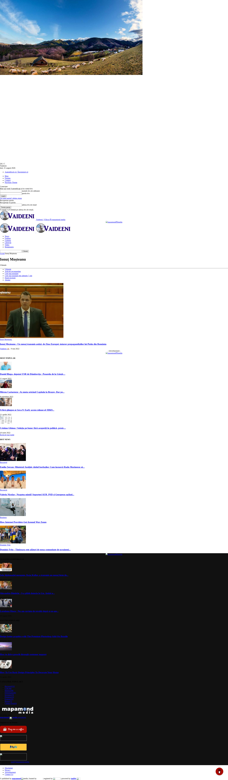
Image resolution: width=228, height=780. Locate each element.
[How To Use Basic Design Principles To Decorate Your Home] (6, 668)
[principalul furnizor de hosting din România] (40, 779)
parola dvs (26, 193)
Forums (7, 178)
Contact (8, 180)
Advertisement (10, 772)
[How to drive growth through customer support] (6, 650)
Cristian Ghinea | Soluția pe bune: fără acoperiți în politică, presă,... (33, 428)
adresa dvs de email (29, 205)
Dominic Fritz (5, 545)
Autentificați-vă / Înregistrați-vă (16, 172)
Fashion (8, 238)
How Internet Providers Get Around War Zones (23, 522)
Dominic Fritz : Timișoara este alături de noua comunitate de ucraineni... (35, 549)
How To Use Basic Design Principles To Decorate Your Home (29, 672)
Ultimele (8, 269)
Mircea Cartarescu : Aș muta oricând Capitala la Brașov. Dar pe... (32, 392)
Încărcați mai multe (7, 435)
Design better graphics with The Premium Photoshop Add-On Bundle (34, 636)
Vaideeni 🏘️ (4, 349)
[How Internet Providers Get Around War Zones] (13, 515)
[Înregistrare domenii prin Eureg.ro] (56, 779)
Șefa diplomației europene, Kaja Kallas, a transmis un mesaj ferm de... (34, 575)
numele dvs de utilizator (31, 191)
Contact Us (9, 774)
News (7, 236)
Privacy (7, 770)
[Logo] (18, 232)
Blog (6, 176)
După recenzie (10, 278)
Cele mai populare (11, 274)
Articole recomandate (13, 271)
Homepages (9, 247)
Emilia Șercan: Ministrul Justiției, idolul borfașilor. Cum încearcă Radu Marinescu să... (42, 467)
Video (7, 245)
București (3, 462)
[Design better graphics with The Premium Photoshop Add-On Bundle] (6, 632)
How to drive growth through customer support (23, 654)
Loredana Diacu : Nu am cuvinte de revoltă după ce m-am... (29, 611)
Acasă (2, 253)
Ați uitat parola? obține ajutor (11, 198)
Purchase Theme (11, 182)
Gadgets (8, 241)
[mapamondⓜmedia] (114, 222)
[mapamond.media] (13, 750)
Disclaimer (9, 768)
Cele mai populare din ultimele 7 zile (18, 276)
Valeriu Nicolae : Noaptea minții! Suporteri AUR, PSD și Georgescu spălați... (37, 494)
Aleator (7, 280)
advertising (13, 717)
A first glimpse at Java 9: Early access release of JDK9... (27, 410)
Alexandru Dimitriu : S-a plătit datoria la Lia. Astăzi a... (27, 593)
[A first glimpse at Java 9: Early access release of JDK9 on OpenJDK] (6, 405)
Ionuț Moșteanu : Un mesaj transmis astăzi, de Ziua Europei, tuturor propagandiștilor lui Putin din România (53, 344)
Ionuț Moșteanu (6, 339)
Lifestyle (8, 243)
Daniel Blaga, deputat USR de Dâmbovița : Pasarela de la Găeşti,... (32, 374)
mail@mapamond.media (20, 762)
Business (3, 517)
